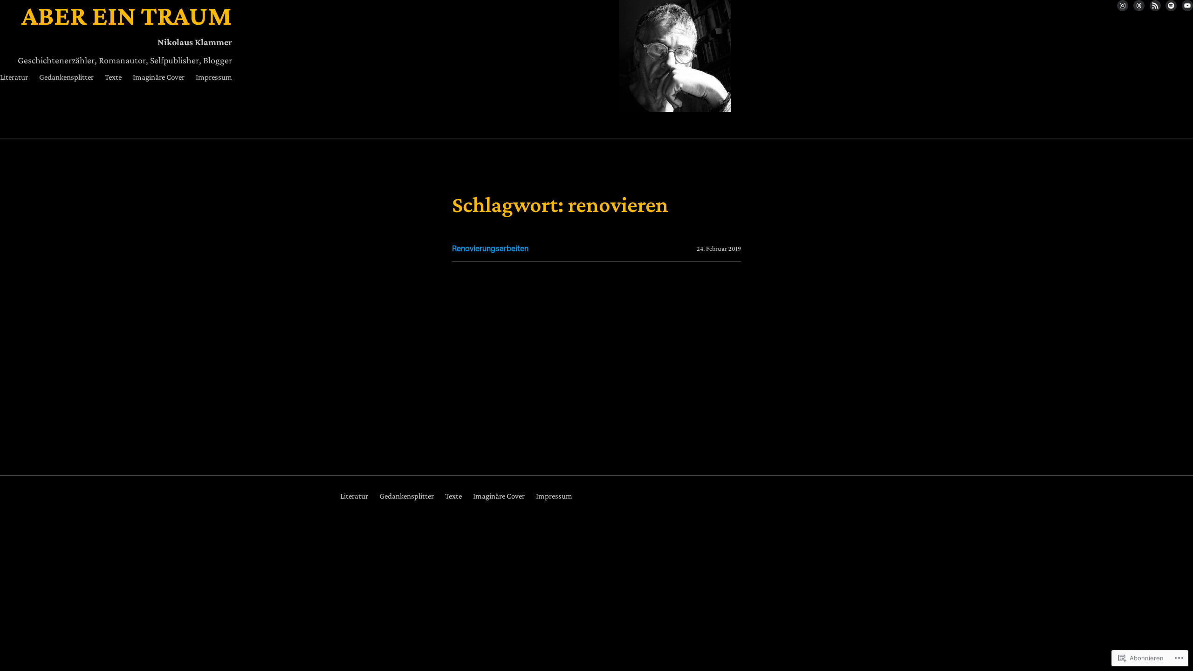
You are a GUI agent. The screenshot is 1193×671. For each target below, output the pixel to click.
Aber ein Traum (126, 15)
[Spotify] (1171, 5)
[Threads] (1139, 5)
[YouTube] (1187, 5)
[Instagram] (1122, 5)
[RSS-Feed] (1155, 5)
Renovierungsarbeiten (490, 248)
